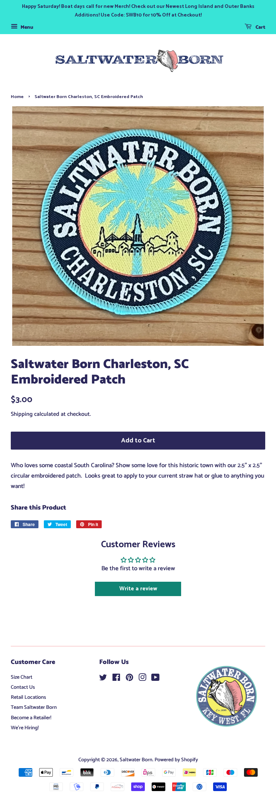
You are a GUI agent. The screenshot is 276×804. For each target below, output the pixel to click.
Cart (259, 27)
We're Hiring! (25, 728)
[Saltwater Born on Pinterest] (129, 679)
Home (17, 97)
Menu (26, 27)
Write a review (138, 589)
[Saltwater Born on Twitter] (103, 679)
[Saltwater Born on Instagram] (142, 679)
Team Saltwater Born (34, 707)
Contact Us (23, 687)
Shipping (22, 414)
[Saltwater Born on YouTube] (155, 679)
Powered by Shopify (176, 760)
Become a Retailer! (31, 718)
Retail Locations (28, 697)
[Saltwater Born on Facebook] (116, 679)
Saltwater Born (136, 760)
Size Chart (21, 677)
